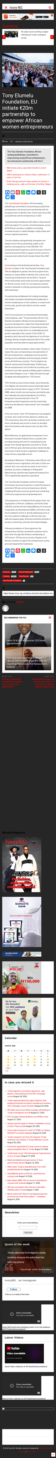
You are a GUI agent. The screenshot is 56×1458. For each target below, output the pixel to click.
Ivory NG (16, 7)
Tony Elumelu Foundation (18, 203)
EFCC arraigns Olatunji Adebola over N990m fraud (27, 1117)
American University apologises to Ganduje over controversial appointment (12, 683)
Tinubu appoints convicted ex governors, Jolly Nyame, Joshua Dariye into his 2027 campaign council (26, 1093)
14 (34, 1059)
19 (21, 1062)
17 (8, 1062)
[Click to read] (28, 635)
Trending (10, 26)
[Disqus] (28, 722)
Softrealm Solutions (46, 1448)
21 (34, 1062)
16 (48, 1059)
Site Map (22, 1452)
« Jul (6, 1071)
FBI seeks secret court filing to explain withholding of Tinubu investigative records (34, 35)
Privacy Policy (32, 1452)
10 (8, 1059)
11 (15, 1059)
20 (28, 1062)
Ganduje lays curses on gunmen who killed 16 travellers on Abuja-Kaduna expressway (43, 683)
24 (8, 1065)
